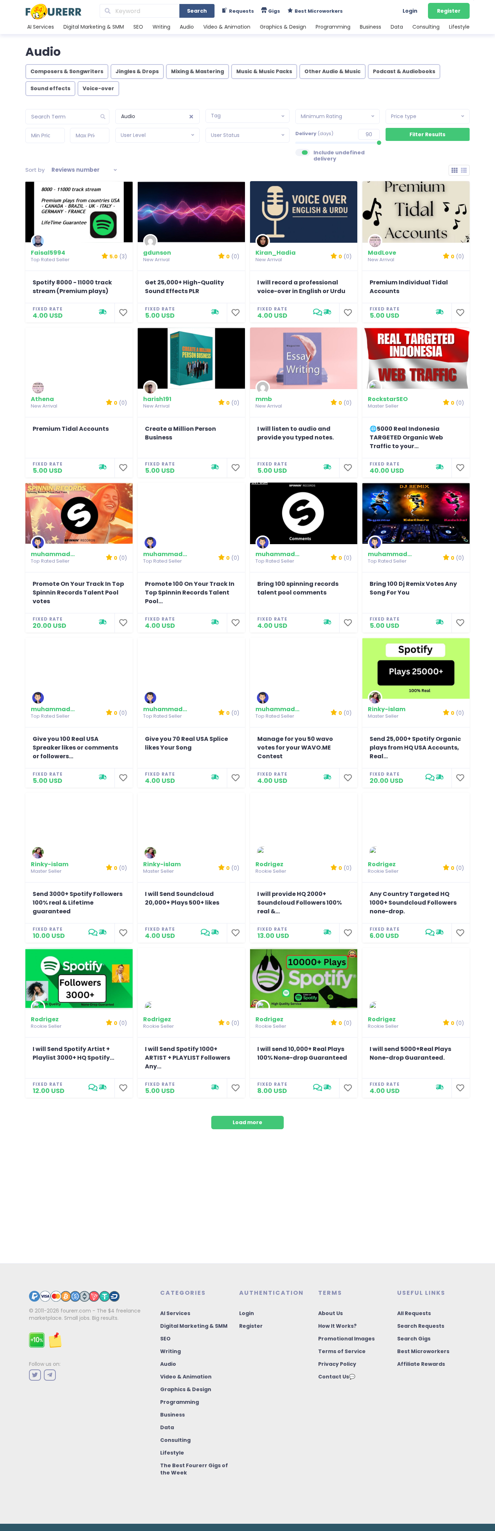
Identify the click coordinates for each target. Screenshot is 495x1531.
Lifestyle (459, 26)
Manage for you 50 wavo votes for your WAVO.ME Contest (295, 747)
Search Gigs (413, 1338)
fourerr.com (76, 1310)
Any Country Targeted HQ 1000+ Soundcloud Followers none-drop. (413, 902)
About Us (330, 1313)
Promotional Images (346, 1338)
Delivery (314, 133)
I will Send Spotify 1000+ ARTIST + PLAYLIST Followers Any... (187, 1058)
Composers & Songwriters (66, 71)
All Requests (414, 1313)
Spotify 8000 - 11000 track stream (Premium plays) (72, 286)
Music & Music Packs (264, 71)
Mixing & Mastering (197, 71)
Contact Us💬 (336, 1376)
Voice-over (98, 88)
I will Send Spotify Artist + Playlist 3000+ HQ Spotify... (73, 1053)
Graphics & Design (283, 26)
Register (449, 10)
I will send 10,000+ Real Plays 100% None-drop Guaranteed (302, 1053)
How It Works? (337, 1326)
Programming (333, 26)
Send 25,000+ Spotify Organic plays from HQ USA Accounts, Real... (415, 747)
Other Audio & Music (332, 71)
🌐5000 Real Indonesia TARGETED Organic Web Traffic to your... (406, 437)
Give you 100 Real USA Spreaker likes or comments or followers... (75, 747)
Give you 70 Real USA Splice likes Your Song (186, 743)
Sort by (35, 170)
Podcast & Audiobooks (404, 71)
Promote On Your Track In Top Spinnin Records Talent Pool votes (78, 592)
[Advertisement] (247, 1201)
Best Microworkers (423, 1351)
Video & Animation (226, 26)
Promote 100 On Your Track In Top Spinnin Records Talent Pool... (189, 592)
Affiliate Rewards (421, 1364)
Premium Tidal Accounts (71, 429)
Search (197, 10)
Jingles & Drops (137, 71)
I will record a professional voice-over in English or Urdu (301, 286)
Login (410, 10)
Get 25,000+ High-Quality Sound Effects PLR (184, 286)
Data (397, 26)
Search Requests (420, 1326)
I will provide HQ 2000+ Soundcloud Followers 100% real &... (299, 902)
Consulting (426, 26)
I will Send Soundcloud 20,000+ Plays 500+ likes (182, 898)
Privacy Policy (337, 1364)
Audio (187, 26)
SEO (138, 26)
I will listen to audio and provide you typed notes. (295, 433)
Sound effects (50, 88)
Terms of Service (342, 1351)
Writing (161, 26)
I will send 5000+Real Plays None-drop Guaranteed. (410, 1053)
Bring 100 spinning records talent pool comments (297, 588)
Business (370, 26)
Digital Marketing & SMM (93, 26)
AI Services (40, 26)
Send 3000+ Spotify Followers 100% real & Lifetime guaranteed (77, 902)
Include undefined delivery (339, 155)
